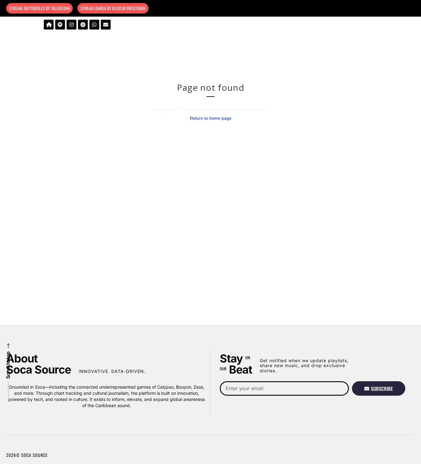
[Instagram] (71, 25)
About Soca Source (38, 364)
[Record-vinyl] (83, 25)
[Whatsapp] (94, 25)
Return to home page (210, 118)
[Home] (49, 25)
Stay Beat (236, 364)
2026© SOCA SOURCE (27, 455)
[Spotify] (60, 25)
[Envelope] (106, 25)
